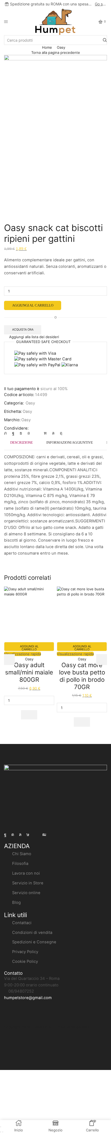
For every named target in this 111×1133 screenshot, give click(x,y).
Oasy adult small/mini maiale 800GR (29, 672)
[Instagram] (12, 834)
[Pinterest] (29, 433)
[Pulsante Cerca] (105, 40)
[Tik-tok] (27, 834)
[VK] (21, 433)
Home (47, 47)
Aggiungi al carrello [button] (29, 647)
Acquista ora (22, 329)
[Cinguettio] (6, 433)
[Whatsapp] (20, 834)
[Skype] (59, 433)
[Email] (35, 834)
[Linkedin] (45, 433)
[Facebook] (5, 834)
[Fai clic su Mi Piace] (13, 433)
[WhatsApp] (53, 433)
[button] (29, 714)
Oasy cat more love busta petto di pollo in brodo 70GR (82, 675)
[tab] (22, 442)
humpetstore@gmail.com (28, 997)
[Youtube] (44, 834)
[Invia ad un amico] (37, 433)
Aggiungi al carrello (32, 305)
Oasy (61, 47)
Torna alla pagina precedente (55, 52)
